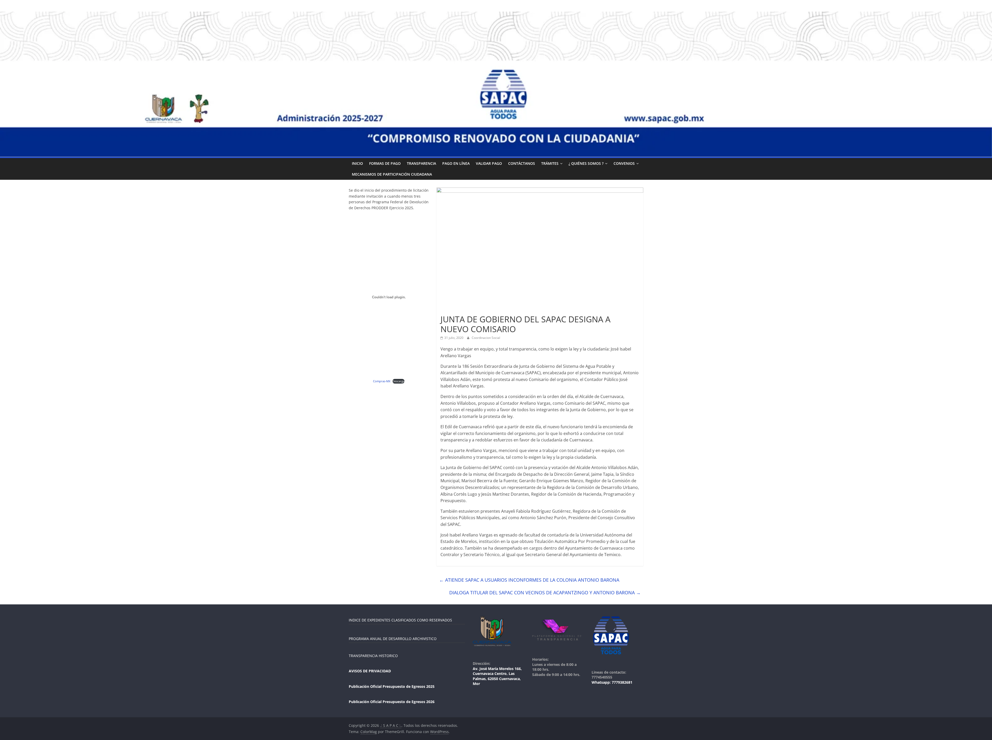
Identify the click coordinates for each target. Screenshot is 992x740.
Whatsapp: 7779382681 (612, 682)
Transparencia (421, 163)
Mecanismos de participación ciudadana (392, 174)
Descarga (398, 381)
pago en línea (456, 163)
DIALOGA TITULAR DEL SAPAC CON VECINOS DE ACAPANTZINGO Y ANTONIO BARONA (545, 592)
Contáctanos (521, 163)
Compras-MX (381, 381)
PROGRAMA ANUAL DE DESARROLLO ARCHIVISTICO (393, 638)
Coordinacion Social (486, 338)
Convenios (624, 163)
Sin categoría (452, 310)
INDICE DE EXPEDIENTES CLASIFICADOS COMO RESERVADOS (400, 620)
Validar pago (489, 163)
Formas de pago (385, 163)
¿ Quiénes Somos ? (586, 163)
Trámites (550, 163)
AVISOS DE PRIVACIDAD (370, 670)
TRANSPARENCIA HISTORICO (373, 655)
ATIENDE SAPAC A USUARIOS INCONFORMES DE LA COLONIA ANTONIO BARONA (529, 580)
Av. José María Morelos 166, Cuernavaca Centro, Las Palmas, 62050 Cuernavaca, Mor (497, 676)
